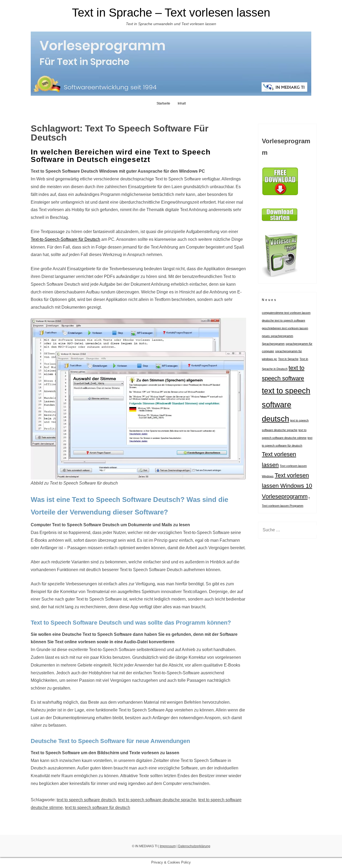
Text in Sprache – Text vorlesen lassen (171, 12)
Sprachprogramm (273, 343)
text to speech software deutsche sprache (157, 800)
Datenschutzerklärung (194, 846)
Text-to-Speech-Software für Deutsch (65, 239)
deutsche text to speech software (283, 320)
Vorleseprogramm (285, 496)
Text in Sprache (288, 359)
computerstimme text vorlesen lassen (286, 312)
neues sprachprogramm (277, 336)
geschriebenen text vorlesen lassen (285, 328)
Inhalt (182, 103)
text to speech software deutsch (86, 800)
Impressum (168, 846)
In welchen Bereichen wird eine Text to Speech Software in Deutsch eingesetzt (121, 156)
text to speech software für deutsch (97, 807)
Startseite (163, 103)
